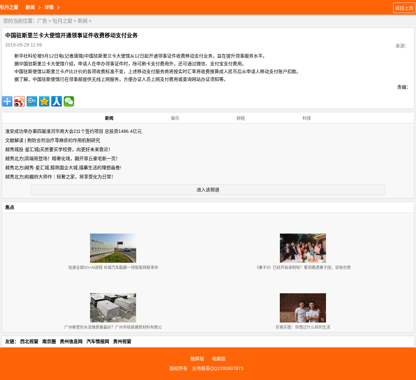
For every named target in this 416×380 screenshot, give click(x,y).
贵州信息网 (71, 341)
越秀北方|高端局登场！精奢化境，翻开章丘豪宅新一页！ (62, 158)
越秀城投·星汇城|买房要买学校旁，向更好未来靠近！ (59, 149)
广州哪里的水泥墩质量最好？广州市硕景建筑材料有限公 (113, 327)
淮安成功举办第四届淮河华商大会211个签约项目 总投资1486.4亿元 (73, 131)
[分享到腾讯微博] (32, 101)
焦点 (9, 207)
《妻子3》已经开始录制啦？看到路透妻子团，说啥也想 (303, 267)
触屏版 (197, 358)
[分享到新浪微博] (19, 101)
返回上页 (404, 8)
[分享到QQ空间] (44, 101)
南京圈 (49, 341)
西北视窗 (29, 341)
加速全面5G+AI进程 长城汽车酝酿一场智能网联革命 (113, 267)
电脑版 (219, 358)
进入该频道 (208, 189)
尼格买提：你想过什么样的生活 (303, 327)
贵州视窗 (122, 341)
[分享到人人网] (56, 101)
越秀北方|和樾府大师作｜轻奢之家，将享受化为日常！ (60, 176)
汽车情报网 (97, 341)
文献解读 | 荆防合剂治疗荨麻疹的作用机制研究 (52, 140)
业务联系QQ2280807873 (217, 368)
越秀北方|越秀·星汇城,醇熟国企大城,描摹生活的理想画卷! (63, 167)
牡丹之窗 (9, 7)
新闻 (82, 21)
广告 (42, 21)
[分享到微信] (69, 101)
